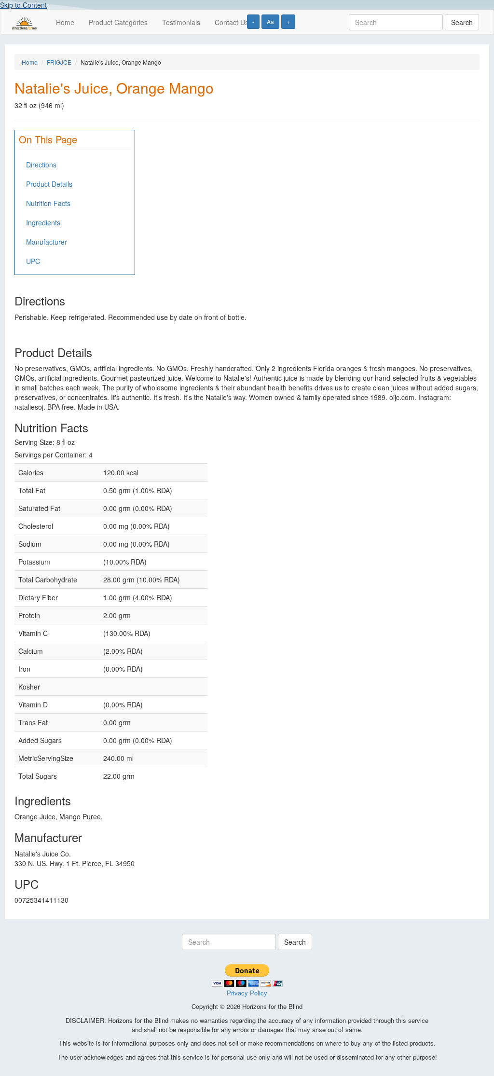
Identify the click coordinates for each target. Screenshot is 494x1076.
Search (462, 22)
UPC (33, 261)
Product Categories (118, 22)
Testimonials (181, 22)
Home (65, 22)
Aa (270, 21)
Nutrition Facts (48, 203)
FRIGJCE (59, 62)
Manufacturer (46, 242)
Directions (41, 164)
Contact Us (231, 22)
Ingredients (43, 222)
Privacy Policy (247, 992)
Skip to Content (23, 5)
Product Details (49, 184)
